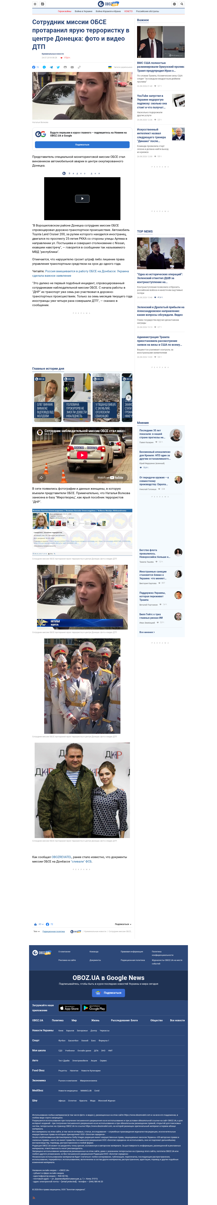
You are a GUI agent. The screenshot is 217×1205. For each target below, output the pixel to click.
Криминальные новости (53, 54)
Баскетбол (73, 1040)
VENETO (128, 11)
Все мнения (146, 632)
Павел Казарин (146, 442)
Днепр (94, 1030)
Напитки (74, 1070)
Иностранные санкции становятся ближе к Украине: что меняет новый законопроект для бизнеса (154, 575)
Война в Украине (83, 11)
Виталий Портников (148, 605)
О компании (64, 951)
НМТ (110, 1050)
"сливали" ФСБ (81, 861)
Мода (92, 1100)
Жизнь (95, 1020)
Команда (94, 951)
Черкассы (104, 1030)
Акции (94, 1060)
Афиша (61, 1100)
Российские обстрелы (147, 11)
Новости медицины (68, 1090)
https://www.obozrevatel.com (137, 1115)
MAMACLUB (86, 1090)
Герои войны (64, 11)
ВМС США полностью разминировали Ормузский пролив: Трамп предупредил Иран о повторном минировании (161, 67)
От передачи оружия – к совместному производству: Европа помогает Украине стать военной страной (154, 481)
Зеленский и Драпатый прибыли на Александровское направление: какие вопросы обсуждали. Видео (160, 311)
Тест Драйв (63, 1060)
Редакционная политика (54, 931)
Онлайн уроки (84, 1050)
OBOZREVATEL (62, 857)
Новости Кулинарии (91, 1070)
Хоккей (84, 1040)
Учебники (70, 1050)
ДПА (96, 1050)
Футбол (61, 1040)
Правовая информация (132, 951)
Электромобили (80, 1060)
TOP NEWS (145, 231)
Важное (143, 20)
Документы (95, 960)
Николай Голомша (147, 489)
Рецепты (62, 1070)
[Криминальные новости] (75, 932)
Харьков (70, 1030)
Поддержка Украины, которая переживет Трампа (152, 596)
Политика (58, 1020)
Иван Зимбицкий (147, 623)
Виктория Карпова (147, 583)
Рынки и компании (67, 1080)
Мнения (143, 423)
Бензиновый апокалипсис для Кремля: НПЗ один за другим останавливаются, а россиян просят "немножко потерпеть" (155, 455)
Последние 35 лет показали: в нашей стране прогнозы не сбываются (151, 434)
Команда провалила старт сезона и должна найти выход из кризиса (152, 149)
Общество (156, 1020)
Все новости (177, 1020)
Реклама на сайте (67, 960)
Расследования (120, 1020)
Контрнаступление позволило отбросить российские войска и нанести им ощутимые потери (160, 290)
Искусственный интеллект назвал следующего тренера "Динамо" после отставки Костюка (151, 135)
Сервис (103, 1060)
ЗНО (103, 1050)
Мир (74, 1020)
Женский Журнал (106, 1100)
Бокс (93, 1040)
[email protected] (68, 1181)
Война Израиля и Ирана (108, 11)
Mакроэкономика (88, 1080)
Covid (96, 1090)
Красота (83, 1100)
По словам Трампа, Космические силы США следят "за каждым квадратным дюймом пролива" (160, 78)
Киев (60, 1030)
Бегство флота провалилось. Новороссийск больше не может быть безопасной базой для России (154, 554)
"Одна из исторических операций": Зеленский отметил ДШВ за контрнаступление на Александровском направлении (160, 278)
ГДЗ (60, 1050)
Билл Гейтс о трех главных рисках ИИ (151, 616)
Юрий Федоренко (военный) (152, 463)
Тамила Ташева (146, 562)
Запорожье (82, 1030)
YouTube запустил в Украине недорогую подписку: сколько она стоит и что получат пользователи (152, 101)
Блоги (134, 1020)
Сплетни (72, 1100)
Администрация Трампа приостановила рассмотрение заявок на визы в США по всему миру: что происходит (158, 341)
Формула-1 (104, 1040)
